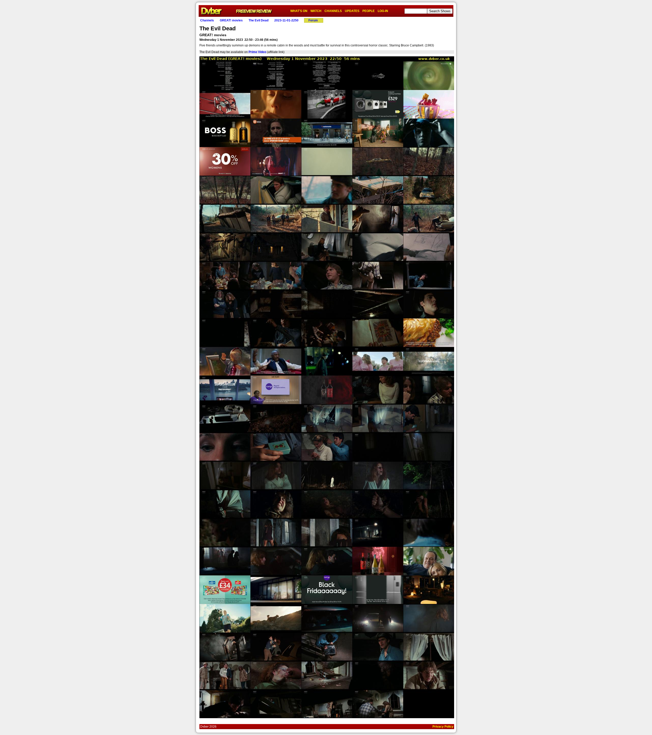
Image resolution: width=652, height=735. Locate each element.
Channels (207, 20)
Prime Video (257, 52)
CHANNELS (333, 11)
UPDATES (352, 11)
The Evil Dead (258, 20)
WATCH (315, 11)
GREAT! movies (231, 20)
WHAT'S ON (298, 11)
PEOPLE (368, 11)
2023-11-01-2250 (286, 20)
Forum (313, 20)
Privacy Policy (442, 726)
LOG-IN (383, 11)
